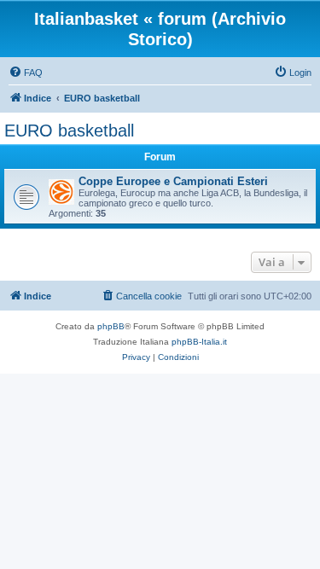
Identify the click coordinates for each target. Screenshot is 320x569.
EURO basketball (69, 130)
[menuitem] (26, 72)
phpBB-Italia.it (199, 341)
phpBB (111, 326)
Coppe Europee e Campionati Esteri (173, 181)
